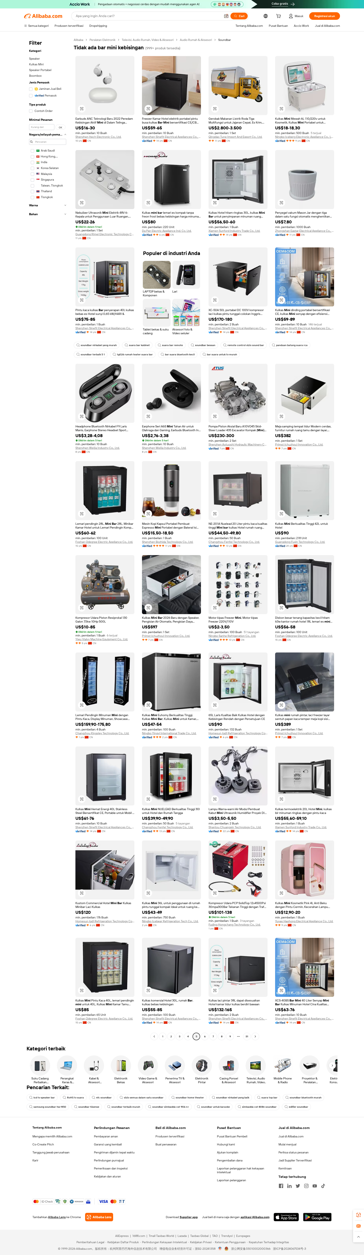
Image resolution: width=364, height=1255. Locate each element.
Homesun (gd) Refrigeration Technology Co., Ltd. (238, 733)
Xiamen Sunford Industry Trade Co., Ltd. (234, 230)
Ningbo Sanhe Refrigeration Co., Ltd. (232, 636)
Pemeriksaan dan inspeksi (111, 1168)
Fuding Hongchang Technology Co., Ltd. (235, 924)
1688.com (138, 1236)
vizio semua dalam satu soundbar (143, 1097)
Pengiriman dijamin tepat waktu (114, 1152)
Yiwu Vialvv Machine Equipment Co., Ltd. (101, 639)
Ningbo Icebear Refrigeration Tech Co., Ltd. (170, 921)
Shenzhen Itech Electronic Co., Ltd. (98, 136)
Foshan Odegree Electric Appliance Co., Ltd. (104, 542)
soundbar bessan (205, 345)
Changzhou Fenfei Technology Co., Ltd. (234, 542)
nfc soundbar (104, 1097)
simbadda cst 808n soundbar (259, 1106)
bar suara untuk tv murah (222, 354)
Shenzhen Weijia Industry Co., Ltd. (97, 448)
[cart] (279, 16)
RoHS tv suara (75, 1097)
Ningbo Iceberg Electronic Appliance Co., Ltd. (304, 136)
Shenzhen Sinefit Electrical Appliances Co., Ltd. (171, 136)
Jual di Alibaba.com (291, 1136)
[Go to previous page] (154, 1036)
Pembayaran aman (106, 1136)
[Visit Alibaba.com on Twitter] (297, 1185)
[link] (358, 1214)
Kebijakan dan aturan (107, 1176)
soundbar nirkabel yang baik (232, 1097)
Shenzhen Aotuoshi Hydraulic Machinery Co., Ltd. (238, 444)
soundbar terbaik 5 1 (93, 354)
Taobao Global (199, 1236)
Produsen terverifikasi (169, 1136)
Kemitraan (285, 1168)
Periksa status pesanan (293, 1152)
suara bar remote (172, 345)
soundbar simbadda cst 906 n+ (170, 1106)
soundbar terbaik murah (125, 1106)
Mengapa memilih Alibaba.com (52, 1136)
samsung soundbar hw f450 (49, 1106)
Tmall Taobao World (161, 1236)
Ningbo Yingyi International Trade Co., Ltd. (169, 733)
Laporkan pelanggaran (231, 1180)
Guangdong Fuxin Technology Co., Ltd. (300, 542)
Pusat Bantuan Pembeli (232, 1136)
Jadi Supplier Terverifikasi (295, 1160)
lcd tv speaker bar (44, 1097)
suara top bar (269, 1097)
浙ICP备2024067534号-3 (289, 1248)
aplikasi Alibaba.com (255, 1217)
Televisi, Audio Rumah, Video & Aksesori (148, 40)
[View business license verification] (220, 1249)
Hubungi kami (226, 1144)
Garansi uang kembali (108, 1144)
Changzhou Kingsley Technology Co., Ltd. (102, 733)
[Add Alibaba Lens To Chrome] (99, 1217)
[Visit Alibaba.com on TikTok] (323, 1185)
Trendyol (227, 1236)
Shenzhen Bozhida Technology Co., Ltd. (167, 542)
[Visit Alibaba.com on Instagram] (306, 1185)
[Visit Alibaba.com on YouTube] (314, 1185)
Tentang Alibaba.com (47, 1127)
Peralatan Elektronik (102, 40)
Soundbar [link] (224, 40)
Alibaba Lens (57, 1217)
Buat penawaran (166, 1144)
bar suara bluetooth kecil (180, 354)
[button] (226, 16)
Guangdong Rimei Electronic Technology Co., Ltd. (104, 234)
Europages (243, 1236)
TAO (215, 1236)
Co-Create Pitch (43, 1144)
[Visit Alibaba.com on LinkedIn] (289, 1185)
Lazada (182, 1236)
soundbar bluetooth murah (305, 1097)
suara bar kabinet (139, 345)
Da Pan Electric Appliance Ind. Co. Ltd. (166, 230)
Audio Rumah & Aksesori (196, 40)
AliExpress (122, 1236)
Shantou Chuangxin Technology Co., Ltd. (235, 827)
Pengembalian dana (229, 1160)
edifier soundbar (298, 1106)
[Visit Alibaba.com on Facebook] (281, 1185)
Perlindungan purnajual (109, 1160)
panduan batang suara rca (292, 345)
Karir (35, 1160)
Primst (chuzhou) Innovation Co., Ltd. (299, 444)
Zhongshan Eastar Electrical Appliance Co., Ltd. (304, 230)
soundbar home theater (190, 1097)
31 (247, 1036)
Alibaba (78, 40)
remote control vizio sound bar (246, 345)
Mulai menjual (287, 1144)
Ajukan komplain (227, 1152)
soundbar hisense (88, 1106)
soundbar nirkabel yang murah (99, 345)
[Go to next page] (255, 1036)
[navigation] (48, 538)
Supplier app (189, 1217)
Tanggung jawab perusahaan (51, 1152)
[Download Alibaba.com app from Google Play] (317, 1217)
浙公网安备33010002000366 (250, 1248)
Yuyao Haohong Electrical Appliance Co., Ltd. (304, 921)
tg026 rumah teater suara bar (135, 354)
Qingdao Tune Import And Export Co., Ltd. (235, 136)
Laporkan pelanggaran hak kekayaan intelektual (240, 1170)
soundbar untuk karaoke (215, 1106)
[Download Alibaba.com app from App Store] (286, 1217)
